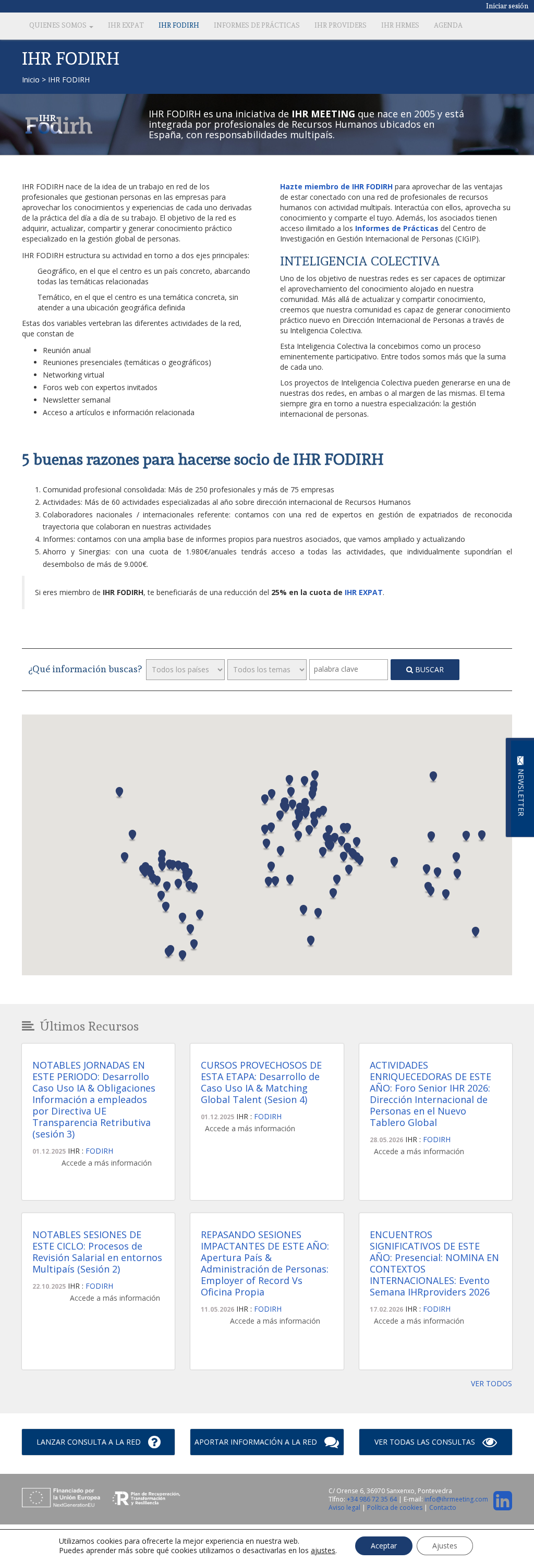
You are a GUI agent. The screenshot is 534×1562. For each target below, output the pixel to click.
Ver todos (491, 1383)
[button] (132, 835)
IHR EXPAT (126, 25)
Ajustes (444, 1546)
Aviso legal (345, 1507)
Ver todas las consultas (425, 1442)
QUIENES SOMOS (58, 25)
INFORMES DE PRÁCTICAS (257, 25)
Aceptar (384, 1546)
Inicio (31, 79)
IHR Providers (340, 25)
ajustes (323, 1550)
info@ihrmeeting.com (456, 1499)
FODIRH (99, 1151)
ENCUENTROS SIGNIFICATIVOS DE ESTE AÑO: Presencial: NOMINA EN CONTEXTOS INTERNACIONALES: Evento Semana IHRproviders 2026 (434, 1263)
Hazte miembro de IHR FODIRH (336, 186)
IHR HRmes (400, 25)
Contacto (442, 1507)
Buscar (428, 669)
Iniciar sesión (507, 6)
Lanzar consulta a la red (90, 1442)
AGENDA (448, 25)
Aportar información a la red (257, 1442)
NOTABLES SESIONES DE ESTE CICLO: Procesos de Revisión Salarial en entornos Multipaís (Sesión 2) (97, 1251)
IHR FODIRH (179, 25)
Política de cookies (395, 1507)
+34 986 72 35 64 (372, 1499)
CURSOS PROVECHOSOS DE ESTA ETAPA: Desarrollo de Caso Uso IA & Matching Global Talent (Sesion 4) (261, 1082)
